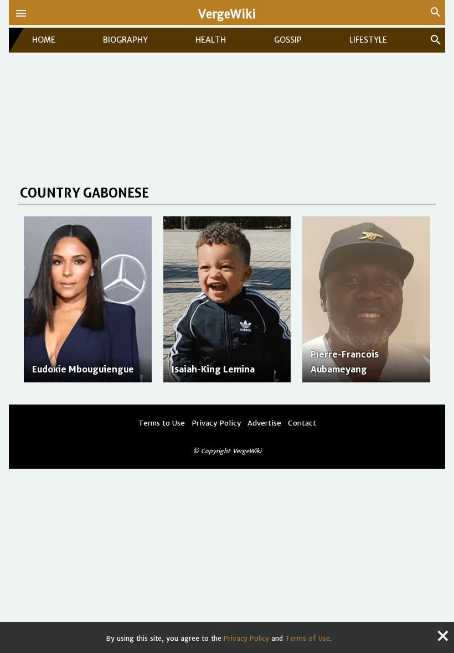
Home (43, 40)
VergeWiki (227, 14)
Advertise (264, 423)
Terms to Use (161, 423)
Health (210, 40)
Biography (125, 40)
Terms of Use (307, 638)
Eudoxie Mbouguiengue (83, 369)
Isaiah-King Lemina (213, 369)
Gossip (288, 40)
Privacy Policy (246, 638)
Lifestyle (368, 40)
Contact (302, 423)
